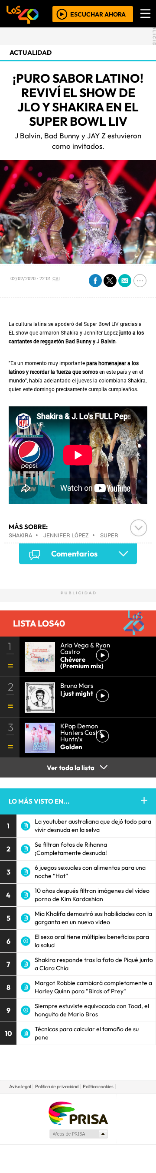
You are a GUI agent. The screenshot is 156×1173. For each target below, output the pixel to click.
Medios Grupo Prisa (78, 1134)
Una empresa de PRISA (78, 1112)
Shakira (20, 535)
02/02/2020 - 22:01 (35, 278)
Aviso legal (20, 1086)
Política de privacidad (56, 1086)
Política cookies (98, 1086)
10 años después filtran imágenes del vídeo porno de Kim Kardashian (92, 895)
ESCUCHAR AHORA (98, 13)
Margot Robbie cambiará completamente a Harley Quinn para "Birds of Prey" (93, 987)
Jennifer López (66, 535)
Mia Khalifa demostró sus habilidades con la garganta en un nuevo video (93, 918)
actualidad (31, 52)
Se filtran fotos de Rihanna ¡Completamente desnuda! (71, 849)
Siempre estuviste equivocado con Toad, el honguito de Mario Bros (92, 1010)
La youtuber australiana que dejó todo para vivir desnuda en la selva (93, 826)
